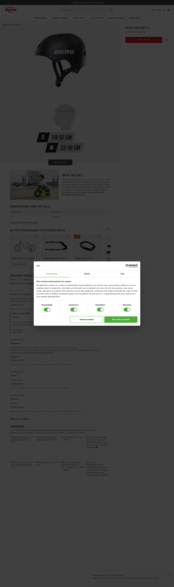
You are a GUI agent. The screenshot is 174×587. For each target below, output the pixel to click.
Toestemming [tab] (51, 274)
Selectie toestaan (87, 319)
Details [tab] (87, 274)
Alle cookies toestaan (121, 319)
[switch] (73, 309)
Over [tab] (122, 274)
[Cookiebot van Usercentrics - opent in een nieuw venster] (127, 266)
